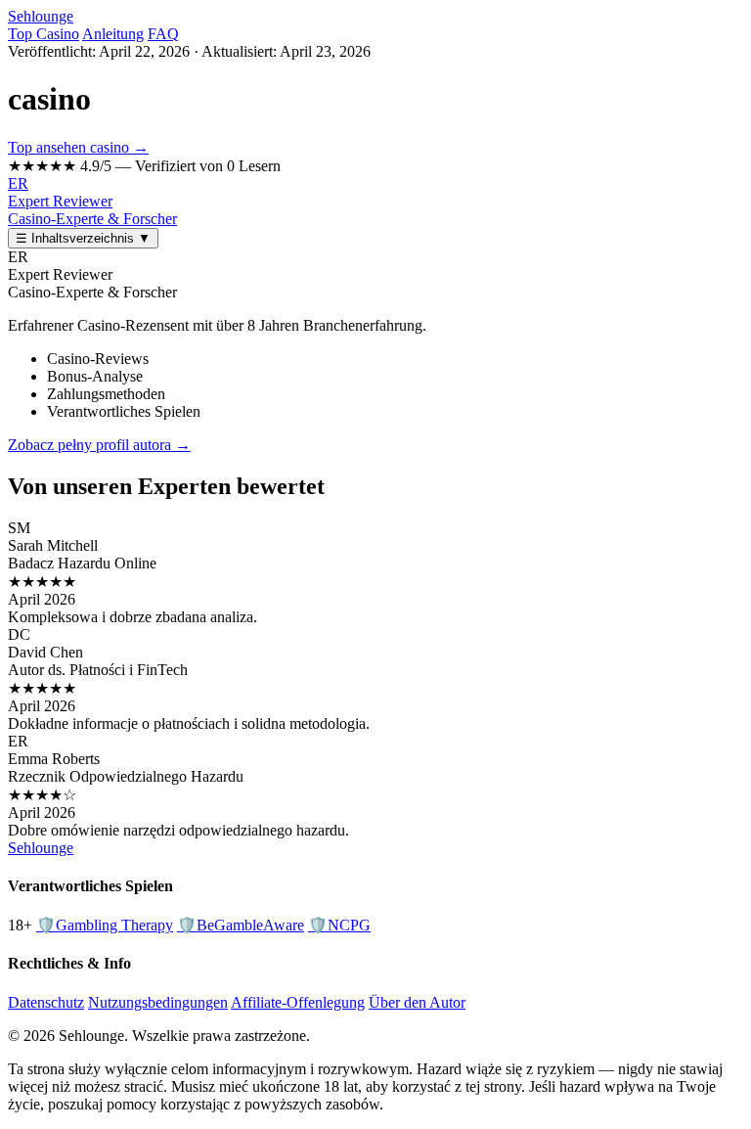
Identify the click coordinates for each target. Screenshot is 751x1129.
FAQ (163, 33)
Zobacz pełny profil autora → (99, 444)
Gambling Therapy (104, 925)
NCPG (339, 925)
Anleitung (113, 33)
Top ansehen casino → (78, 147)
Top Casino (43, 33)
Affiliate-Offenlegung (298, 1002)
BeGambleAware (240, 925)
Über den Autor (417, 1002)
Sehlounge (40, 16)
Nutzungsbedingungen (158, 1002)
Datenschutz (46, 1002)
